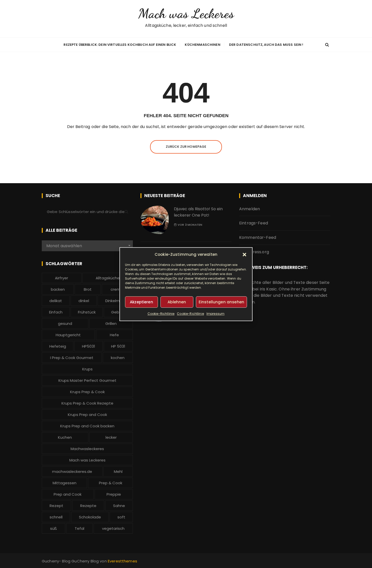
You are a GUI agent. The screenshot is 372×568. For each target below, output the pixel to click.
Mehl (118, 471)
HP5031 (88, 346)
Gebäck (118, 312)
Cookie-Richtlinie (161, 313)
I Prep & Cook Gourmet (71, 357)
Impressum (215, 313)
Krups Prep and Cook (87, 414)
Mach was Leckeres (186, 14)
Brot (88, 289)
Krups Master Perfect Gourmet (87, 380)
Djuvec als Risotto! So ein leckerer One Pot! (198, 212)
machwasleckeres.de (72, 471)
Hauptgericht (68, 335)
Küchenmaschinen (202, 44)
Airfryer (61, 278)
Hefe (114, 335)
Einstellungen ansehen (221, 301)
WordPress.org (254, 252)
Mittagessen (64, 483)
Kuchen (65, 437)
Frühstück (87, 312)
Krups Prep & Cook (87, 391)
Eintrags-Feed (253, 223)
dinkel (83, 300)
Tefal (79, 528)
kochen (118, 357)
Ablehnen (177, 301)
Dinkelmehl (115, 300)
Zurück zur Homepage (186, 146)
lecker (111, 437)
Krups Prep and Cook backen (87, 426)
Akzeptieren (141, 301)
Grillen (111, 323)
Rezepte (88, 505)
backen (58, 289)
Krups (87, 369)
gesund (65, 323)
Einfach (56, 312)
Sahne (119, 505)
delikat (55, 300)
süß (53, 528)
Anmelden (249, 209)
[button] (244, 254)
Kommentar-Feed (257, 237)
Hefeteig (57, 346)
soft (121, 517)
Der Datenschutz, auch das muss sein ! (266, 44)
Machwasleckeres (87, 448)
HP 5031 (118, 346)
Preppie (114, 494)
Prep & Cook (110, 483)
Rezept (56, 505)
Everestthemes (122, 561)
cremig (117, 289)
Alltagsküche (108, 278)
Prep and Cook (67, 494)
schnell (56, 517)
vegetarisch (113, 528)
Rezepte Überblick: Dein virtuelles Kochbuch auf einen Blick (120, 44)
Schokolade (90, 517)
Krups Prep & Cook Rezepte (87, 403)
